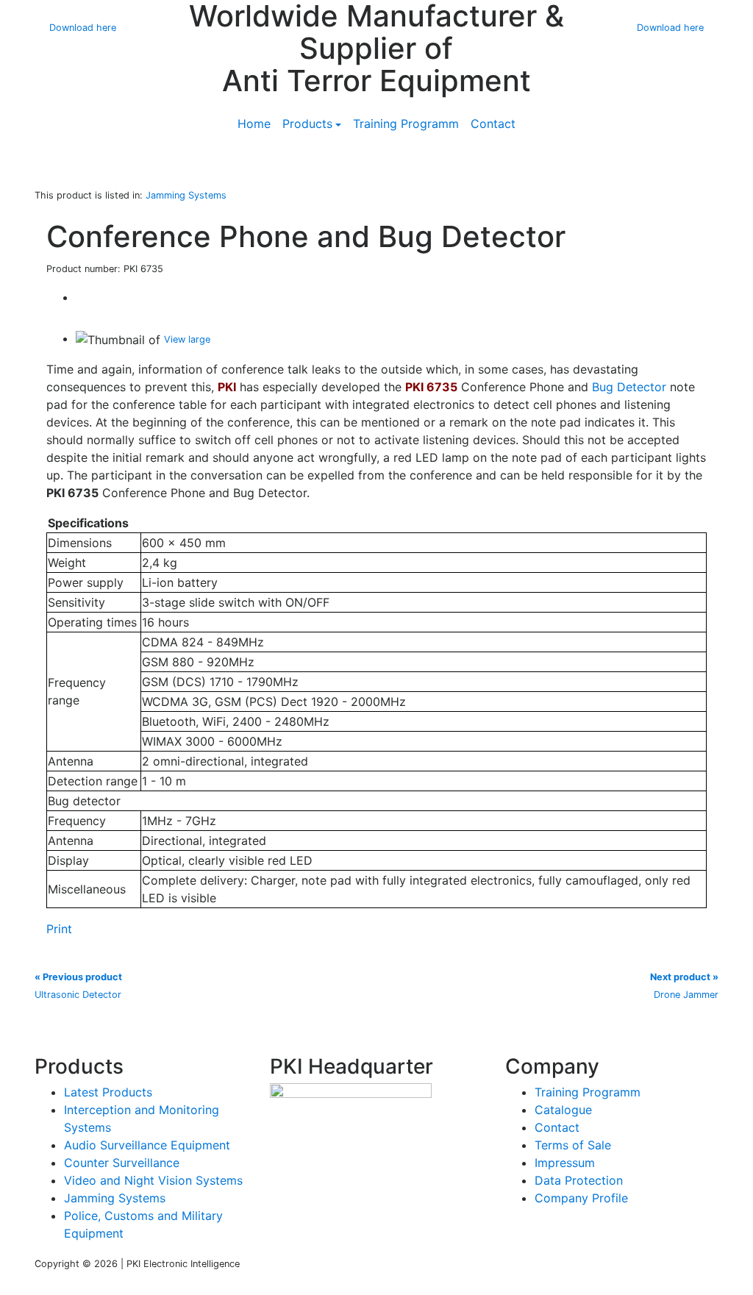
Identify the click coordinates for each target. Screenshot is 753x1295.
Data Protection (579, 1180)
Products (307, 123)
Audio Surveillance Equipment (147, 1145)
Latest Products (108, 1092)
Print (59, 928)
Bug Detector (629, 386)
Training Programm (406, 123)
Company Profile (581, 1198)
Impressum (565, 1162)
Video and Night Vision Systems (153, 1180)
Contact (493, 123)
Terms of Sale (573, 1145)
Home (254, 123)
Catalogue (563, 1109)
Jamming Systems (114, 1198)
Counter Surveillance (121, 1162)
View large (187, 339)
